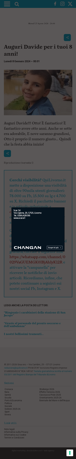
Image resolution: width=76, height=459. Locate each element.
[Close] (64, 207)
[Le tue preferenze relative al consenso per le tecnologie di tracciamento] (69, 452)
